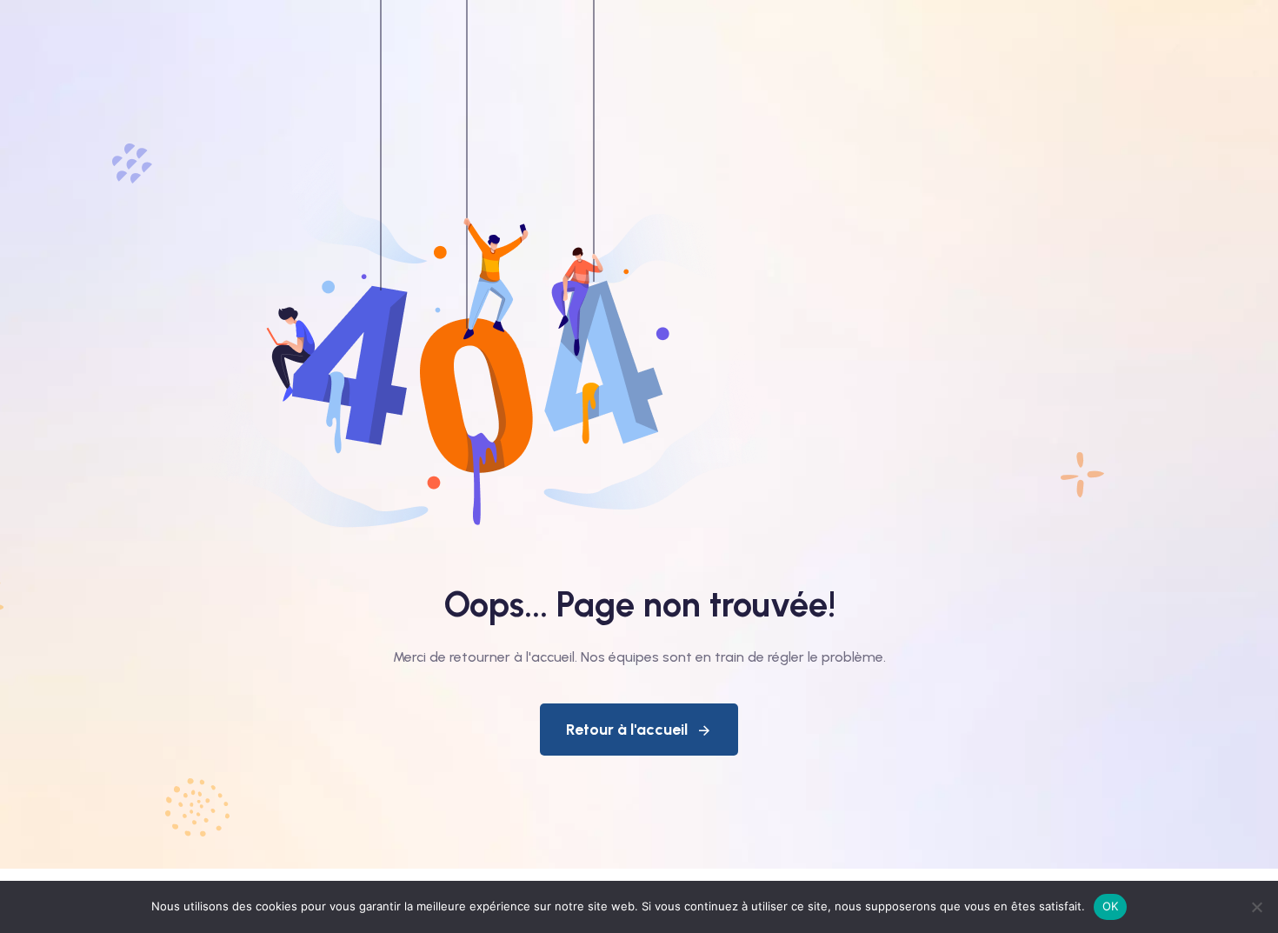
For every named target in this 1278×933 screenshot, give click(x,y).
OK (1110, 906)
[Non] (1256, 907)
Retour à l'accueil (627, 729)
